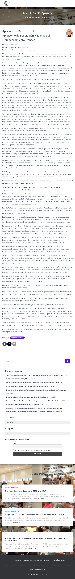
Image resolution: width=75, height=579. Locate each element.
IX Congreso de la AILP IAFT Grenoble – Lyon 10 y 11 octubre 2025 (39, 565)
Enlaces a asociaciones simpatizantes (36, 560)
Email (15, 443)
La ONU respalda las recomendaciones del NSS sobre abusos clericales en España (32, 382)
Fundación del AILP (10, 565)
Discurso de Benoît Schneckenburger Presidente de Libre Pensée (27, 397)
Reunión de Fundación (17, 337)
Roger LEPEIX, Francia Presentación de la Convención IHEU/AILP (34, 514)
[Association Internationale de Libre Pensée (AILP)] (7, 3)
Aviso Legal (17, 560)
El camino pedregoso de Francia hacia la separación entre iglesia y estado (30, 386)
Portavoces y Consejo (37, 570)
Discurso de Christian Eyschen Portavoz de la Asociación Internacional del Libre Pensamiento (36, 390)
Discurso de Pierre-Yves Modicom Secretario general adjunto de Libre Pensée (31, 401)
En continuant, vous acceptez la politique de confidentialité (33, 450)
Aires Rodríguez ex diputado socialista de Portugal (22, 404)
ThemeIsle (44, 574)
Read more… (41, 499)
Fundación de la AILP (58, 560)
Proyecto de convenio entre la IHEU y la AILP (25, 491)
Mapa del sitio (66, 565)
